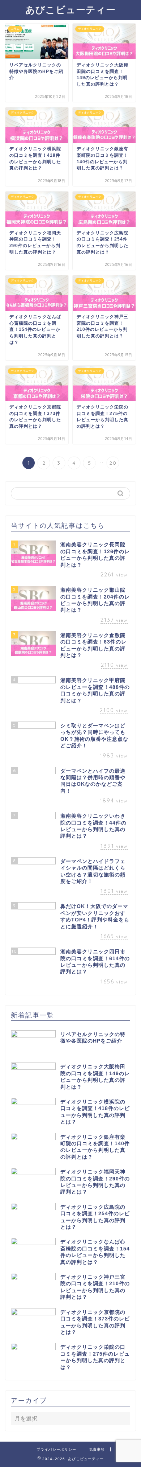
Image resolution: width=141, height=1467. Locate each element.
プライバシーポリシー (56, 1449)
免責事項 (97, 1449)
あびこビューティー (70, 9)
